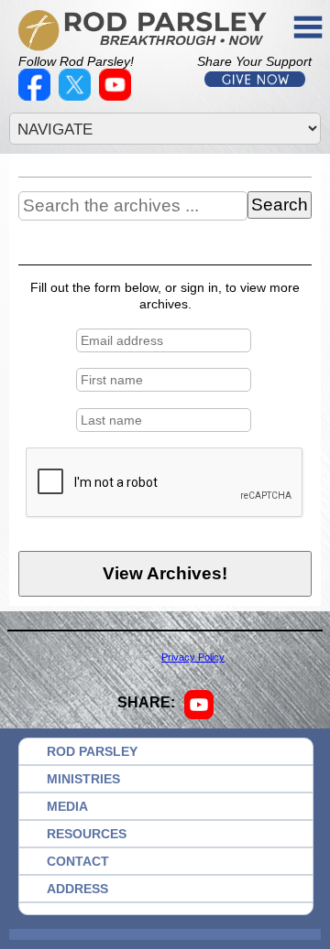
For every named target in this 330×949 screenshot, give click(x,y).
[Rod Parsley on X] (77, 96)
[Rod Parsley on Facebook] (36, 96)
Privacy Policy (193, 657)
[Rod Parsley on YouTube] (117, 96)
